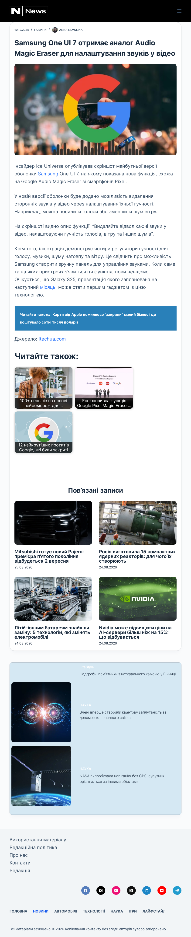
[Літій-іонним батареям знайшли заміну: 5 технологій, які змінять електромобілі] (53, 598)
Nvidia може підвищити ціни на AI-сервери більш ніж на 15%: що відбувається (135, 632)
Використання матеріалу (38, 840)
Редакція (20, 870)
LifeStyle (87, 667)
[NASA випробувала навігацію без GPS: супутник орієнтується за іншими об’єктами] (41, 776)
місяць (47, 287)
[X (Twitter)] (100, 890)
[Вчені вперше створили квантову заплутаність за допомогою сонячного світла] (41, 712)
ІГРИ (133, 911)
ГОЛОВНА (18, 911)
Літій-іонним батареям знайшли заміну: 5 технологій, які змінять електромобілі (52, 632)
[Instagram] (116, 890)
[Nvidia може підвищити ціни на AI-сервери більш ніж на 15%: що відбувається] (138, 598)
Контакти (20, 863)
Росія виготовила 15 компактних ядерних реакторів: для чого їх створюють (137, 556)
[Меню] (179, 11)
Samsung (48, 174)
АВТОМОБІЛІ (65, 911)
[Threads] (131, 890)
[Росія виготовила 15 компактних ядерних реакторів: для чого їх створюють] (138, 523)
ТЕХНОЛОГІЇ (94, 911)
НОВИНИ (40, 29)
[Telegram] (177, 890)
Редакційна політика (33, 847)
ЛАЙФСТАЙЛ (154, 911)
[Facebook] (85, 890)
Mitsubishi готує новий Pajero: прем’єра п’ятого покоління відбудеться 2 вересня (49, 556)
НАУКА (85, 705)
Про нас (19, 855)
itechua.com (52, 339)
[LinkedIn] (146, 890)
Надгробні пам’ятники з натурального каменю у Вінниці (128, 674)
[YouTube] (161, 890)
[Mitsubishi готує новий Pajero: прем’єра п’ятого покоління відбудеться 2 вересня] (53, 523)
